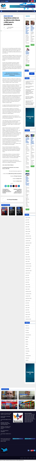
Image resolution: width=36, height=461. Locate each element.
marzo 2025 (28, 256)
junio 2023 (27, 305)
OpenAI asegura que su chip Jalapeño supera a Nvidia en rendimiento (32, 141)
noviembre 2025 (28, 238)
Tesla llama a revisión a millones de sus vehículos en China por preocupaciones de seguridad (27, 180)
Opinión (27, 341)
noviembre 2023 (28, 293)
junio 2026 (27, 222)
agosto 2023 (28, 300)
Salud (26, 346)
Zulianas (3, 208)
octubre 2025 (28, 240)
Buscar (26, 70)
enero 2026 (28, 233)
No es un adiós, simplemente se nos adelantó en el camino (32, 28)
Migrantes (27, 337)
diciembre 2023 (28, 291)
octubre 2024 (28, 268)
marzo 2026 (28, 229)
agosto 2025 (28, 245)
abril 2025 (27, 254)
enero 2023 (28, 316)
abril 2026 (27, 226)
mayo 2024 (28, 279)
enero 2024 (28, 289)
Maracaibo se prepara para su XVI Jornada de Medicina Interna (30, 97)
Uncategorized (28, 355)
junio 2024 (27, 277)
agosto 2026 (28, 217)
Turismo (27, 353)
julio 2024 (27, 275)
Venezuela (19, 208)
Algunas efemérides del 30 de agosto (26, 396)
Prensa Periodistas (10, 27)
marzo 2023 (28, 312)
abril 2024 (27, 282)
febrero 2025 (28, 259)
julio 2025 (27, 247)
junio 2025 (27, 249)
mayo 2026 (28, 224)
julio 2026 (27, 219)
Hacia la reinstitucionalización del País (27, 52)
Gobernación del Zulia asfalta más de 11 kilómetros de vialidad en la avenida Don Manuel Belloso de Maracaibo (30, 102)
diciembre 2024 (28, 263)
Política (19, 207)
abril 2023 (27, 309)
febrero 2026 (28, 231)
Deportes (27, 325)
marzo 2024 (28, 284)
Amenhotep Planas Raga (11, 407)
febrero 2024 (28, 286)
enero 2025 (28, 261)
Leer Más (27, 45)
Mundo (27, 339)
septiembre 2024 (28, 270)
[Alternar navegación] (17, 11)
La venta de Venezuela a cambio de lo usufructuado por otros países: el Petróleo (27, 29)
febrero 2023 (28, 314)
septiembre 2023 (28, 298)
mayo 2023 (28, 307)
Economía (27, 332)
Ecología (27, 330)
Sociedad (3, 207)
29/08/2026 (4, 407)
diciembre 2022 (28, 319)
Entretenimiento (28, 334)
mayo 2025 (28, 252)
